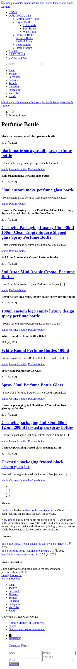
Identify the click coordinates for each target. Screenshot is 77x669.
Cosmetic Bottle (25, 34)
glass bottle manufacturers (39, 510)
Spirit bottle (29, 25)
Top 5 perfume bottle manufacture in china (25, 550)
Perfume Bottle (24, 38)
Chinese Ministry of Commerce (26, 622)
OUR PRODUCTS (20, 15)
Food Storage (23, 44)
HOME (13, 12)
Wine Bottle (29, 31)
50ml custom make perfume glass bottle (37, 190)
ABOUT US (16, 51)
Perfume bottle (36, 169)
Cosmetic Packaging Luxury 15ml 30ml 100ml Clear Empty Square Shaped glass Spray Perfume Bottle (37, 232)
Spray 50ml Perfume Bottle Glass (32, 385)
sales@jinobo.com (11, 575)
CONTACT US (18, 57)
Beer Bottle (29, 28)
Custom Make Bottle (27, 18)
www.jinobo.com (11, 578)
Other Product (24, 47)
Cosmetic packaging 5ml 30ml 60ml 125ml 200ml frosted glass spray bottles (37, 425)
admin (4, 169)
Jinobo (5, 510)
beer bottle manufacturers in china (20, 554)
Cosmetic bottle (18, 169)
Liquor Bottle (23, 22)
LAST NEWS (17, 54)
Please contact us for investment (27, 629)
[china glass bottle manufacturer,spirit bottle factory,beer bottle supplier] (38, 6)
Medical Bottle (24, 41)
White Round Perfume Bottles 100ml (35, 350)
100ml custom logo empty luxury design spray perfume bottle (37, 313)
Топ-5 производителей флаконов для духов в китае (32, 543)
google (12, 625)
